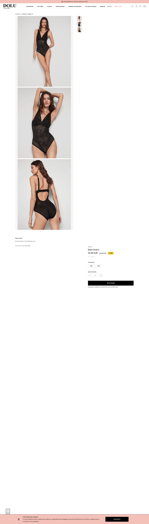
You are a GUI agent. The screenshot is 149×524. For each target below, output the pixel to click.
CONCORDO (116, 519)
